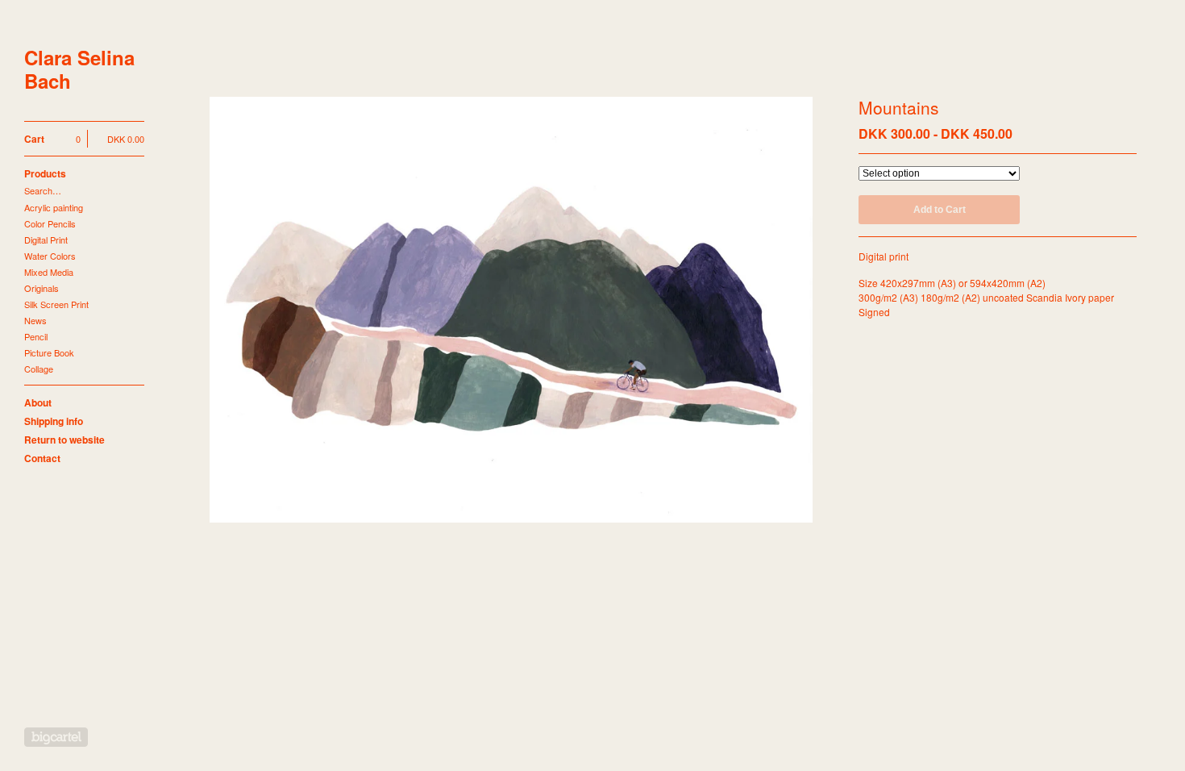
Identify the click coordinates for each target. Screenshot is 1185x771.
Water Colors (50, 255)
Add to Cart (939, 209)
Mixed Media (48, 271)
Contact (42, 458)
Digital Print (46, 239)
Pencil (36, 336)
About (38, 402)
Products (45, 173)
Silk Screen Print (56, 304)
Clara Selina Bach (79, 69)
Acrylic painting (53, 207)
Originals (41, 287)
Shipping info (53, 421)
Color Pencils (50, 223)
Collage (38, 368)
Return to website (64, 439)
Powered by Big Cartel (56, 737)
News (35, 320)
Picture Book (49, 352)
